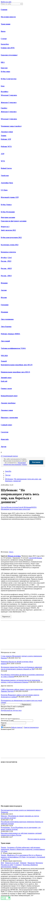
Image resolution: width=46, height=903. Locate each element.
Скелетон (4, 432)
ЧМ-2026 (4, 356)
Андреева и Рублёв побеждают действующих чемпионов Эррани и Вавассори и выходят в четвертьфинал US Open (23, 849)
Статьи (4, 39)
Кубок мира (5, 71)
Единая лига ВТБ (8, 48)
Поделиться (6, 616)
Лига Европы (6, 326)
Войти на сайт (6, 2)
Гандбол (4, 108)
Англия (4, 290)
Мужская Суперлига (9, 95)
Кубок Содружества (8, 79)
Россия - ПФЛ (6, 276)
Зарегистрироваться (31, 727)
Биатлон (4, 68)
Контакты (39, 863)
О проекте (18, 865)
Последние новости (8, 17)
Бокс (3, 86)
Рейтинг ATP (6, 139)
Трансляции (5, 24)
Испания (4, 283)
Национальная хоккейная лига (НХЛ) (15, 372)
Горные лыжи (6, 388)
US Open (4, 190)
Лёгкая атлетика (12, 507)
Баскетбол (5, 44)
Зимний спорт (6, 378)
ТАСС (11, 552)
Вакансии (31, 863)
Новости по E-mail (12, 863)
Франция (4, 312)
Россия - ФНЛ (6, 268)
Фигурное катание (8, 217)
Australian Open (7, 183)
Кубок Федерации (8, 212)
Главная (4, 9)
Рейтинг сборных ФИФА (10, 334)
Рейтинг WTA (6, 146)
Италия (4, 297)
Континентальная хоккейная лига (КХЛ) (16, 365)
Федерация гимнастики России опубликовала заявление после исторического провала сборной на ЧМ (21, 668)
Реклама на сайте (7, 865)
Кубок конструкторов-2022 (11, 237)
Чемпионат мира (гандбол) (11, 126)
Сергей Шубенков (24, 507)
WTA (3, 161)
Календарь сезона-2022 (9, 245)
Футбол (4, 257)
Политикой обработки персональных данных (15, 463)
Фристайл (5, 439)
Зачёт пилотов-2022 (8, 230)
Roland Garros (6, 168)
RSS (2, 863)
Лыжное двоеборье (8, 403)
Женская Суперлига (8, 102)
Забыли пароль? (17, 727)
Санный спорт (6, 425)
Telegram (23, 863)
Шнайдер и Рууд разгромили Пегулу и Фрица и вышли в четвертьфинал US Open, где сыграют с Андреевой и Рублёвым (23, 857)
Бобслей (4, 381)
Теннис (3, 135)
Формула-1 (5, 226)
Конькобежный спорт (9, 396)
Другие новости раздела (36, 839)
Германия (4, 305)
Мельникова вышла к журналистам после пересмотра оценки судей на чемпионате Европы (20, 681)
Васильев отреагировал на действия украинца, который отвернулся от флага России (21, 834)
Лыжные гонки (7, 132)
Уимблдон (5, 175)
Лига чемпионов (7, 319)
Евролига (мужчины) (9, 55)
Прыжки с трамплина (9, 417)
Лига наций (5, 341)
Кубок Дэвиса (6, 204)
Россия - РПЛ (6, 261)
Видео (3, 31)
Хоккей (4, 361)
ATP (2, 154)
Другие (3, 446)
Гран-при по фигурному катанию (13, 221)
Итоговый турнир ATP (10, 197)
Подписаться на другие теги (11, 710)
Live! (10, 257)
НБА (3, 62)
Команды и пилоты (8, 252)
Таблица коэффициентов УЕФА (13, 348)
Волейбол (4, 91)
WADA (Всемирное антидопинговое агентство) (19, 508)
